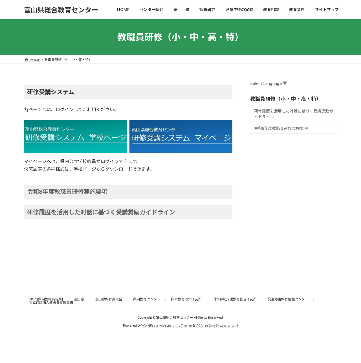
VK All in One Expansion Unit (216, 325)
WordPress (150, 325)
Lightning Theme (179, 325)
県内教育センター (146, 299)
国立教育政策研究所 (186, 299)
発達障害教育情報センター (288, 299)
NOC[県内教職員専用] (46, 299)
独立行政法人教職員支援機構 (51, 302)
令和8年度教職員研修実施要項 (67, 191)
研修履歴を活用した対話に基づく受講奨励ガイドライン (101, 212)
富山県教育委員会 (108, 299)
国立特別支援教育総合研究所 (235, 299)
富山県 (79, 299)
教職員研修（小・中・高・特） (285, 99)
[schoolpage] (75, 136)
